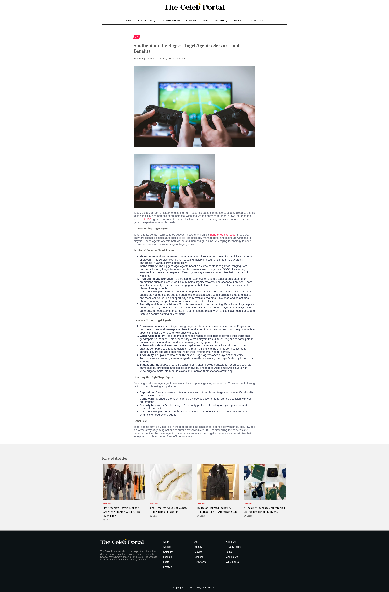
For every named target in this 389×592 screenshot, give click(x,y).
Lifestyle (167, 567)
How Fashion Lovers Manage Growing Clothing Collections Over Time (121, 511)
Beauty (198, 547)
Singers (198, 557)
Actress (167, 547)
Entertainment (171, 21)
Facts (166, 562)
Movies (198, 552)
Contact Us (232, 557)
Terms (229, 552)
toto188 (146, 219)
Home (128, 21)
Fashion (219, 21)
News (205, 21)
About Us (231, 542)
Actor (166, 542)
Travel (238, 21)
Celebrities (145, 21)
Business (191, 21)
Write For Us (232, 562)
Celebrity (168, 552)
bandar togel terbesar (223, 234)
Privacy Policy (233, 547)
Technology (256, 21)
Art (196, 542)
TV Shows (200, 562)
